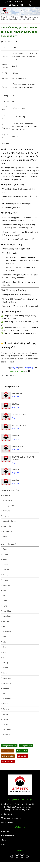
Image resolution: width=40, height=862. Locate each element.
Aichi (4, 595)
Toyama (6, 709)
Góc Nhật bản (22, 756)
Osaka (5, 564)
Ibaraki (5, 668)
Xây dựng (6, 511)
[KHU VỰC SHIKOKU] (6, 416)
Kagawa (6, 621)
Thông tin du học (26, 746)
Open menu (37, 11)
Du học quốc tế (22, 751)
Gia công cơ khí (8, 506)
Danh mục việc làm (10, 490)
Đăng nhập (26, 5)
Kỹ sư (5, 537)
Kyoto (5, 559)
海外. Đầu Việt (17, 393)
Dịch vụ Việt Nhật (7, 756)
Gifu (4, 647)
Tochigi (5, 662)
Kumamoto (7, 632)
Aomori (5, 704)
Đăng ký (15, 5)
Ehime (5, 673)
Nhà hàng (6, 495)
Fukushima (7, 730)
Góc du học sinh (7, 751)
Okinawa (6, 719)
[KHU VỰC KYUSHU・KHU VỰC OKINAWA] (6, 459)
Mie (4, 642)
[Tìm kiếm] (21, 10)
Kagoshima (7, 611)
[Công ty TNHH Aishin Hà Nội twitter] (22, 856)
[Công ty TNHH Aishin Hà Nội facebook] (12, 856)
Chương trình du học (9, 836)
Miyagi (5, 714)
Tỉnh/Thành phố (8, 544)
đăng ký (14, 368)
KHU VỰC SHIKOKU (19, 415)
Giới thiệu (5, 831)
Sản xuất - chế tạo (9, 521)
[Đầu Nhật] (6, 406)
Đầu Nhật (15, 404)
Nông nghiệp (7, 531)
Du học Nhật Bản (7, 761)
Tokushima (7, 616)
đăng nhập (29, 368)
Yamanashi (7, 678)
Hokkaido (6, 554)
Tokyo (5, 549)
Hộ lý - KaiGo (7, 500)
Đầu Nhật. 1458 (17, 446)
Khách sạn (6, 516)
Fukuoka (6, 626)
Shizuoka (6, 585)
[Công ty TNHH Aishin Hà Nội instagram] (27, 856)
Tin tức (4, 840)
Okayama (6, 724)
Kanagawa (6, 575)
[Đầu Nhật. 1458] (6, 448)
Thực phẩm (7, 526)
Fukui (5, 693)
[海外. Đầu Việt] (6, 395)
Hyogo (5, 606)
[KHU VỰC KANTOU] (6, 427)
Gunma (5, 657)
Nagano (6, 688)
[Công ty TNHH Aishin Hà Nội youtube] (17, 856)
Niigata (15, 73)
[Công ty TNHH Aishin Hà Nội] (6, 11)
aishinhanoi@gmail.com (26, 2)
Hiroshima (7, 699)
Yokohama (7, 683)
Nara (5, 637)
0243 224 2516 (11, 2)
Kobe (5, 652)
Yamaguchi (7, 735)
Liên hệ (4, 844)
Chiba (5, 601)
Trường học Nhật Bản (9, 746)
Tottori (5, 590)
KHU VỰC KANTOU (19, 425)
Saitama (6, 570)
